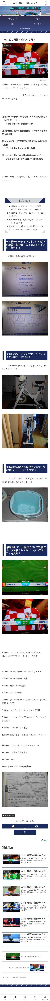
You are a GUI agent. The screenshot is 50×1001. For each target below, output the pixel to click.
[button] (45, 569)
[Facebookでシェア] (8, 762)
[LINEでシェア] (8, 768)
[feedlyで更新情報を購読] (36, 826)
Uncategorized (9, 816)
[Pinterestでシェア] (19, 768)
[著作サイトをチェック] (13, 826)
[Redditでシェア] (30, 762)
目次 (21, 200)
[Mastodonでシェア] (19, 755)
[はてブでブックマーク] (41, 762)
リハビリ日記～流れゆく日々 (25, 3)
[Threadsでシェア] (19, 762)
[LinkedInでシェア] (30, 768)
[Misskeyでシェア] (41, 755)
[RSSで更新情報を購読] (25, 832)
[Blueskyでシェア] (30, 755)
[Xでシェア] (8, 755)
